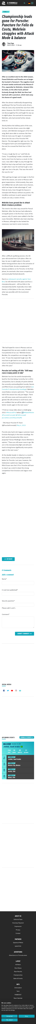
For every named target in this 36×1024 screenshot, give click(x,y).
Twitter (8, 691)
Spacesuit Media (18, 942)
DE (29, 3)
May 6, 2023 (21, 425)
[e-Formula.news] (9, 3)
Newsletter (20, 691)
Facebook (4, 691)
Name (5, 579)
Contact (18, 933)
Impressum (18, 926)
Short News (18, 968)
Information (18, 988)
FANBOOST (18, 995)
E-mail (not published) (10, 590)
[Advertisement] (18, 496)
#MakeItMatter (28, 412)
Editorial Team (18, 919)
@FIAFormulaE (21, 415)
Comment (5, 614)
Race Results (18, 971)
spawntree (18, 946)
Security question (8, 601)
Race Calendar (18, 998)
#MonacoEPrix (11, 412)
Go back (9, 559)
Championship (18, 975)
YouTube (12, 691)
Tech (18, 991)
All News (18, 964)
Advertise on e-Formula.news (18, 955)
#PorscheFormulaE (8, 415)
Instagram (16, 691)
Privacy (18, 930)
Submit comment (23, 634)
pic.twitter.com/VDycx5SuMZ (12, 418)
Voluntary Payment (18, 923)
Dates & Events (18, 978)
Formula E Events (25, 737)
